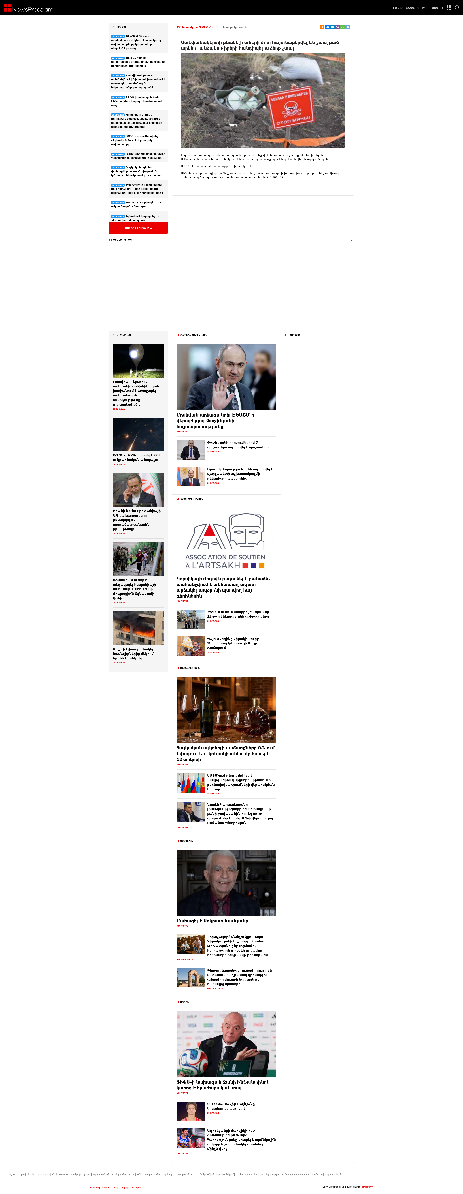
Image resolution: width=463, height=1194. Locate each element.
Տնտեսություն (190, 668)
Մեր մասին (114, 1187)
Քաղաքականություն (193, 335)
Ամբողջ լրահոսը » (138, 228)
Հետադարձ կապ (98, 1187)
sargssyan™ (367, 1186)
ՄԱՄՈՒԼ (437, 7)
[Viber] (337, 27)
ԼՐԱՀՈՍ (397, 7)
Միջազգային (125, 335)
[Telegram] (347, 27)
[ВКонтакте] (327, 27)
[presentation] (345, 240)
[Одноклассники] (322, 27)
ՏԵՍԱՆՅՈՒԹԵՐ (417, 7)
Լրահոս (121, 27)
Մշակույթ (187, 841)
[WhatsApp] (342, 27)
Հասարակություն (234, 27)
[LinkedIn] (332, 27)
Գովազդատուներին (131, 1187)
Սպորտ (184, 1002)
